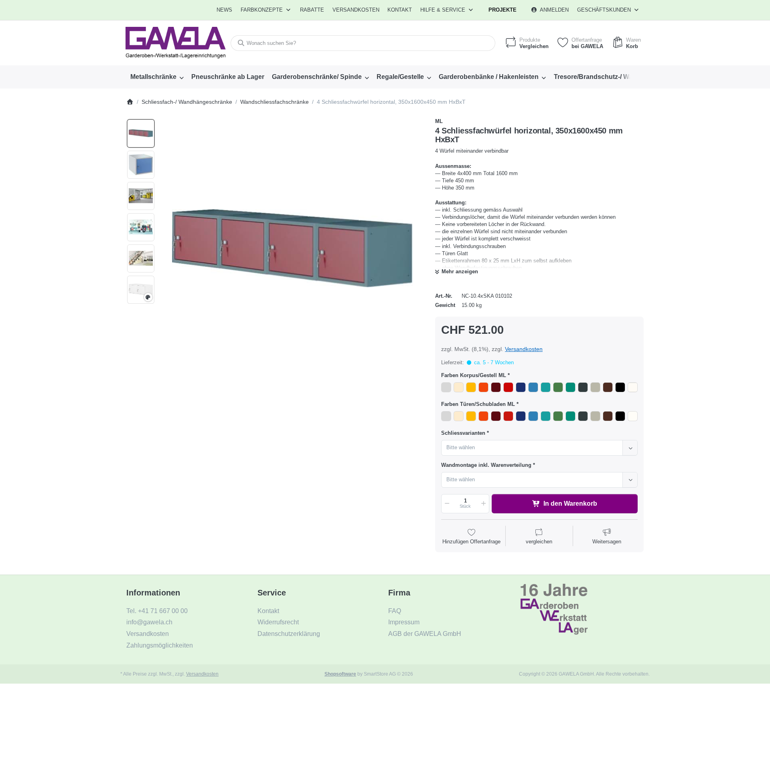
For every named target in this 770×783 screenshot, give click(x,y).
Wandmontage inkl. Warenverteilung (486, 465)
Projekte (502, 10)
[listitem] (292, 248)
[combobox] (363, 43)
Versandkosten (524, 349)
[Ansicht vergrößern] (292, 248)
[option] (140, 133)
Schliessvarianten (463, 433)
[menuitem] (225, 10)
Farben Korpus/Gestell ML (473, 375)
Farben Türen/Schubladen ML (478, 404)
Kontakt (399, 10)
